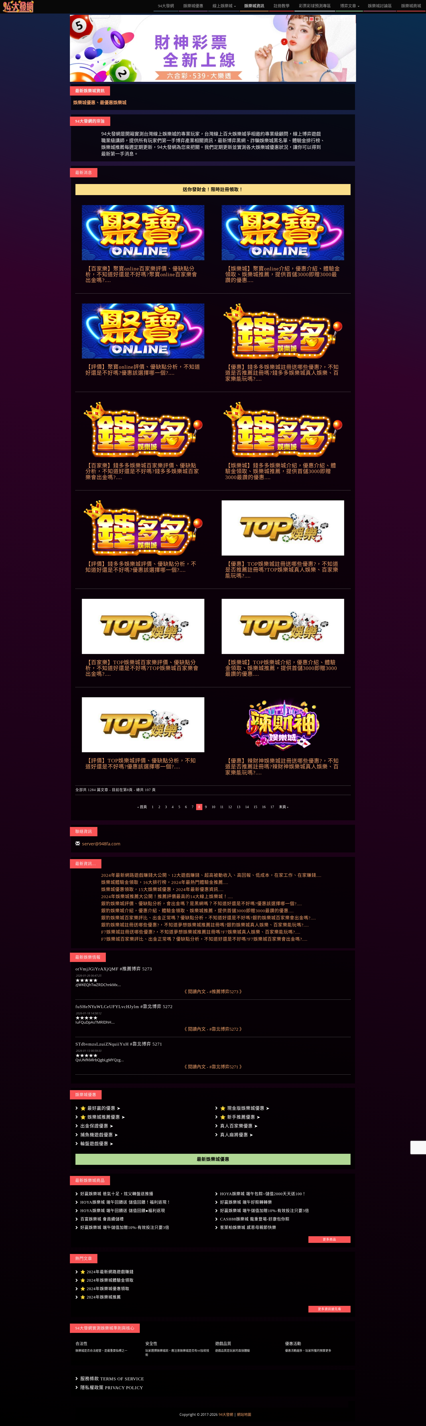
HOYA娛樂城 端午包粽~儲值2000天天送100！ (263, 1194)
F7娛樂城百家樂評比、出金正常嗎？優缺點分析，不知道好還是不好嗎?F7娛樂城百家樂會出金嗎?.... (204, 939)
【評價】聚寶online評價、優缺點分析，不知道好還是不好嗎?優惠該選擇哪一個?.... (142, 370)
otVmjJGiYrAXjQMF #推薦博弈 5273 (113, 968)
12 (230, 807)
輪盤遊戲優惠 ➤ (97, 1143)
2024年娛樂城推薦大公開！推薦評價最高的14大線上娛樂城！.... (167, 896)
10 (213, 807)
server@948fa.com (101, 844)
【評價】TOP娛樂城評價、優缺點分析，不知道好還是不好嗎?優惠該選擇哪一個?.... (140, 763)
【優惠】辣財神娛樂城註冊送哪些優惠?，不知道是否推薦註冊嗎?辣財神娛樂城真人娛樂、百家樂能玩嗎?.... (282, 767)
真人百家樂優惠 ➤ (239, 1126)
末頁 (283, 807)
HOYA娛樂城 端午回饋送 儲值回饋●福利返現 (122, 1211)
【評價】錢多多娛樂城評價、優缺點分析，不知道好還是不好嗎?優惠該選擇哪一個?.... (140, 567)
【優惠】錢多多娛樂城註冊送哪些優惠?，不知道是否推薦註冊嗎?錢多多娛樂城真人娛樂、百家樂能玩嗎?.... (282, 373)
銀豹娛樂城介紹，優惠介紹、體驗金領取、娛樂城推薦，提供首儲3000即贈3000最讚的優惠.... (197, 910)
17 (272, 807)
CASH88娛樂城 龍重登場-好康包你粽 (255, 1219)
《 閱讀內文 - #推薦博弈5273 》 (213, 991)
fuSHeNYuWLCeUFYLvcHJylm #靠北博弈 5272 (124, 1006)
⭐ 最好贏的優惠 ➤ (100, 1108)
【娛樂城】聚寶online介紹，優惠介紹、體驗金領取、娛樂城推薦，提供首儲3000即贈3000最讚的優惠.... (282, 274)
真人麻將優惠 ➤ (236, 1134)
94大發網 (226, 1414)
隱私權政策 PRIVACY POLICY (111, 1387)
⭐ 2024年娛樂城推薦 (100, 1297)
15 (255, 807)
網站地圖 (244, 1414)
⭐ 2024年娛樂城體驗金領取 (107, 1280)
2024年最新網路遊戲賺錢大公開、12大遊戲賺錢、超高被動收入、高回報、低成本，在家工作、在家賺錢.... (211, 875)
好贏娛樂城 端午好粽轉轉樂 (246, 1202)
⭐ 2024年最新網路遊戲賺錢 (107, 1272)
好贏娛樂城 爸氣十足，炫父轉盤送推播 (116, 1194)
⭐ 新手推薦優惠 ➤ (240, 1117)
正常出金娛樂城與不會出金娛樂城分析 (111, 102)
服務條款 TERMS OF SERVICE (112, 1378)
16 (264, 807)
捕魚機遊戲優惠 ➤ (99, 1134)
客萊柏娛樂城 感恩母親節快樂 (248, 1227)
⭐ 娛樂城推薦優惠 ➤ (102, 1117)
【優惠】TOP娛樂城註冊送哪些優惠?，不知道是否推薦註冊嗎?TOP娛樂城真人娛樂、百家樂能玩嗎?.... (281, 570)
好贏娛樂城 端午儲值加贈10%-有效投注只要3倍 (264, 1211)
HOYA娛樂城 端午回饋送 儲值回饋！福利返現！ (125, 1202)
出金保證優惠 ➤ (97, 1126)
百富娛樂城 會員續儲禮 (102, 1219)
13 (238, 807)
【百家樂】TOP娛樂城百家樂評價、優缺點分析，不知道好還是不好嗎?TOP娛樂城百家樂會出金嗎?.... (142, 668)
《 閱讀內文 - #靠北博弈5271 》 (213, 1066)
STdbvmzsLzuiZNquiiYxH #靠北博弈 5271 (118, 1044)
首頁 (142, 807)
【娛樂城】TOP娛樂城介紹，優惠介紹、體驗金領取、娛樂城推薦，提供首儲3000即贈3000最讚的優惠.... (281, 668)
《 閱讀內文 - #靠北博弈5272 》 (213, 1029)
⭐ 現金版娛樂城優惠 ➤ (245, 1108)
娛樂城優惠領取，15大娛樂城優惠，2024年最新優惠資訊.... (162, 889)
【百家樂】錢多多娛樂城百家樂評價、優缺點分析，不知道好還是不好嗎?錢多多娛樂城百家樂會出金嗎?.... (142, 471)
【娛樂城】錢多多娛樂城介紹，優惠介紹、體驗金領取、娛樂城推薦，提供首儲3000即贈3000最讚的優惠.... (280, 471)
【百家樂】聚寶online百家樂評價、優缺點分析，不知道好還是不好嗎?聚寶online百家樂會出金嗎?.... (141, 274)
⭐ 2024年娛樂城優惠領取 (104, 1289)
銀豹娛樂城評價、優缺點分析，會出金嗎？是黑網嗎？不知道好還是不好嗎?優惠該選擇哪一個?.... (201, 903)
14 (247, 807)
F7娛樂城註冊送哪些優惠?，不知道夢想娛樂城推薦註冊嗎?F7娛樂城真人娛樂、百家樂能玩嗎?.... (200, 932)
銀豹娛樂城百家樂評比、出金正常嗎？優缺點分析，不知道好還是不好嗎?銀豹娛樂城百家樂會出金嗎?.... (208, 917)
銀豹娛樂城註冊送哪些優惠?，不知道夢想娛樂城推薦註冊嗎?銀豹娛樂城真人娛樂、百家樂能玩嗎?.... (205, 925)
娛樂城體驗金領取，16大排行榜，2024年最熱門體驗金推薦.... (164, 882)
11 (221, 807)
